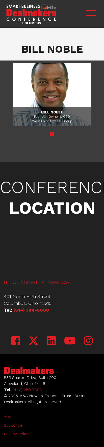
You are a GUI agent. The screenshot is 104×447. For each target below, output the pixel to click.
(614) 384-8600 (31, 310)
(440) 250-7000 (27, 389)
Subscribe (13, 425)
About (9, 416)
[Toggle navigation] (91, 13)
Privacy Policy (16, 433)
